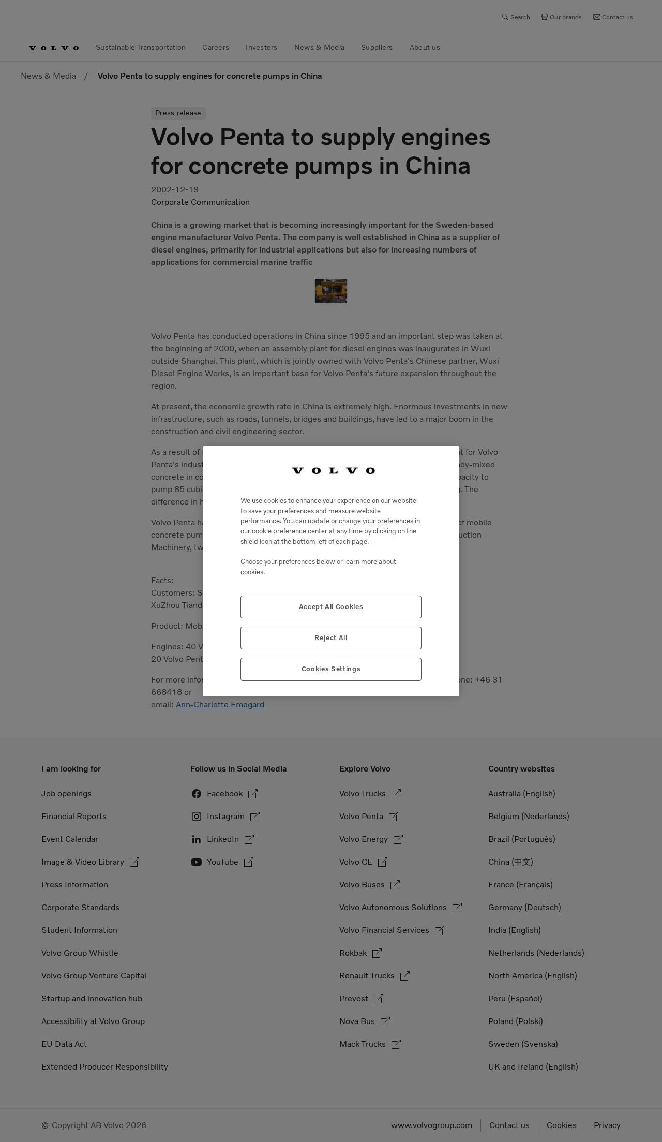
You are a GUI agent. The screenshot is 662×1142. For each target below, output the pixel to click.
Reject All (331, 637)
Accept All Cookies (331, 606)
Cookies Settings (331, 669)
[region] (331, 571)
